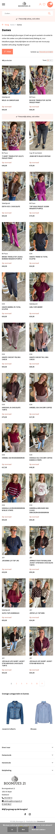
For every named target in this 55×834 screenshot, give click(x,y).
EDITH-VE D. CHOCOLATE (11, 207)
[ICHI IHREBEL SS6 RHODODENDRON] (14, 437)
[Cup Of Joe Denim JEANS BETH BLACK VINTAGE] (41, 135)
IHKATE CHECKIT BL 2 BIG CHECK (38, 358)
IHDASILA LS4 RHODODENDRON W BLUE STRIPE (13, 509)
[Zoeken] (49, 13)
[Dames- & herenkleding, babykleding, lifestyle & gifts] (25, 4)
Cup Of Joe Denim (35, 153)
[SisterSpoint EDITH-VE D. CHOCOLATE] (14, 186)
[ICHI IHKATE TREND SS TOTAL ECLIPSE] (41, 236)
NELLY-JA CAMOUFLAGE (10, 100)
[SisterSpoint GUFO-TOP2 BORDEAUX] (14, 592)
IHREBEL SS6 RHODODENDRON (13, 458)
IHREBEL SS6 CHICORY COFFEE (40, 408)
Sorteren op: (35, 52)
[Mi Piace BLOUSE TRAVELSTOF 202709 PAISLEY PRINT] (41, 80)
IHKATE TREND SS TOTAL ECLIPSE (38, 258)
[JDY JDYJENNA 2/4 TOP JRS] (14, 540)
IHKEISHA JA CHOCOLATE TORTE (11, 409)
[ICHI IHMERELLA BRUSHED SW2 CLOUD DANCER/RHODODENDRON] (41, 488)
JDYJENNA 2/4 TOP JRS (10, 561)
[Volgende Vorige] (42, 683)
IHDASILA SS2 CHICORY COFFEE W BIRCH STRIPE (40, 459)
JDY (3, 558)
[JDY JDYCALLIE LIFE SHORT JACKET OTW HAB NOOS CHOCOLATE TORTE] (14, 641)
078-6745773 (8, 798)
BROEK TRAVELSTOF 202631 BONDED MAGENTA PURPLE (12, 258)
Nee (23, 829)
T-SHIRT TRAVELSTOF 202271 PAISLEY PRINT (13, 157)
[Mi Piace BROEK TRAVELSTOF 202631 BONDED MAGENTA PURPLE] (14, 236)
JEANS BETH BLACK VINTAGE (40, 156)
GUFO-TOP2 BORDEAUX (10, 613)
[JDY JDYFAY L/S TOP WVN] (41, 592)
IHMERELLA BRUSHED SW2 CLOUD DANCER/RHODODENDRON (39, 510)
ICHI (30, 254)
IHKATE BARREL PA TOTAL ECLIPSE (11, 308)
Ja (12, 829)
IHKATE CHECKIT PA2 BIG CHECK (11, 358)
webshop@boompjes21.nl (13, 801)
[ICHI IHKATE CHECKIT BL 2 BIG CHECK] (41, 337)
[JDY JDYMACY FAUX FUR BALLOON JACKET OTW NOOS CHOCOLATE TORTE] (41, 540)
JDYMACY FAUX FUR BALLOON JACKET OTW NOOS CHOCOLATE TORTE (41, 563)
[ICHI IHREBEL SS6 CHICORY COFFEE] (41, 387)
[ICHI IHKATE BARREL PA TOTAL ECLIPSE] (14, 286)
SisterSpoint (6, 97)
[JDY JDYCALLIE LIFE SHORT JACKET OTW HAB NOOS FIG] (41, 641)
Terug (6, 25)
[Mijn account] (40, 4)
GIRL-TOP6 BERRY (35, 307)
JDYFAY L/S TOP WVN (37, 613)
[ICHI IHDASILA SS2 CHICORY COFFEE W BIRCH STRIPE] (41, 437)
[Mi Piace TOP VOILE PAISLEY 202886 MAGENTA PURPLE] (41, 186)
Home (12, 25)
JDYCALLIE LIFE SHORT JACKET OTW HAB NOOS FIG (40, 662)
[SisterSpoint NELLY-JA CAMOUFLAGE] (14, 80)
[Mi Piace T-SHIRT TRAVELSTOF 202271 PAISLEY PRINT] (14, 135)
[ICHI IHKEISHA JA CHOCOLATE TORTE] (14, 387)
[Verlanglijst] (44, 4)
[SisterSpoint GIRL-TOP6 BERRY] (41, 286)
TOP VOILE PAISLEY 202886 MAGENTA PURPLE (39, 208)
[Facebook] (25, 814)
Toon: (45, 60)
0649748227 (7, 804)
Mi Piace (32, 97)
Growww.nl (41, 821)
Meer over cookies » (39, 829)
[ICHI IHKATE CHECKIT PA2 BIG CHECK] (14, 337)
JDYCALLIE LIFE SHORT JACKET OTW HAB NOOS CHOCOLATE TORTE (13, 663)
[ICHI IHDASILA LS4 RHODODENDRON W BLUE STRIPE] (14, 488)
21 (37, 683)
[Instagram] (30, 814)
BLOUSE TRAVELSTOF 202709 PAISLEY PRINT (40, 101)
